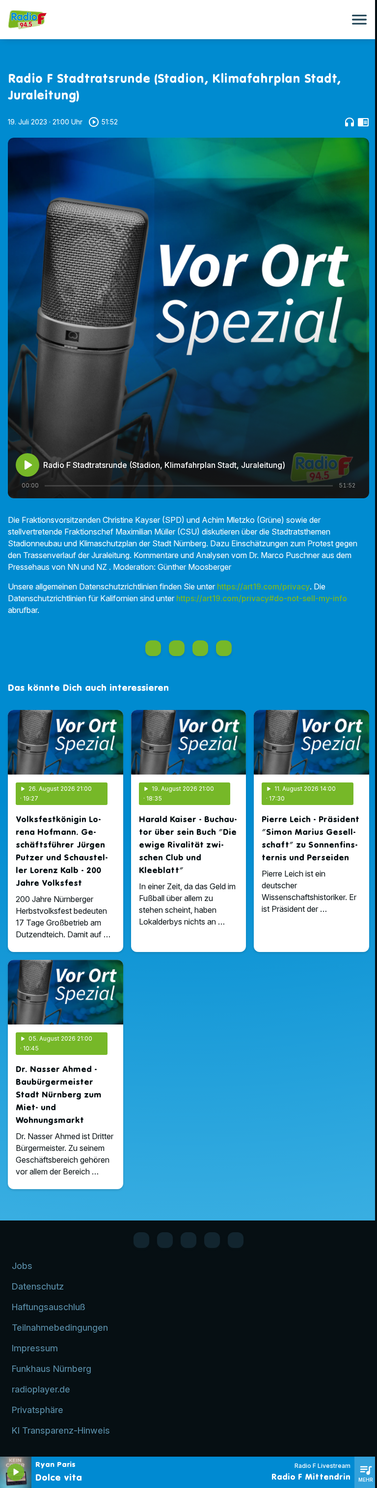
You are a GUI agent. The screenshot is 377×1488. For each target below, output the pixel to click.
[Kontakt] (235, 1240)
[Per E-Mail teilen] (224, 648)
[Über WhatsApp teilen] (200, 648)
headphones (349, 122)
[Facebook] (141, 1240)
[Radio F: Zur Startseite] (177, 19)
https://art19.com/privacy (263, 586)
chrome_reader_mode (363, 122)
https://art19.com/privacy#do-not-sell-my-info (261, 598)
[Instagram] (188, 1240)
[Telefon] (212, 1240)
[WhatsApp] (165, 1240)
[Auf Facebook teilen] (153, 648)
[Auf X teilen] (177, 648)
